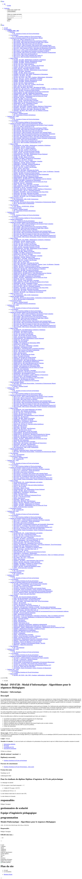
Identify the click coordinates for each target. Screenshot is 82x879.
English (9, 5)
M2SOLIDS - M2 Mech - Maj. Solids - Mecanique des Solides (29, 109)
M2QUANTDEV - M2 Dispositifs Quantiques (25, 376)
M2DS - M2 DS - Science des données (23, 86)
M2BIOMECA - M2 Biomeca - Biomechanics (25, 421)
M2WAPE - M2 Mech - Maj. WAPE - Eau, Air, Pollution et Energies (30, 110)
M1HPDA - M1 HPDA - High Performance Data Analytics (28, 538)
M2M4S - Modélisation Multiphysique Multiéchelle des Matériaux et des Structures (34, 626)
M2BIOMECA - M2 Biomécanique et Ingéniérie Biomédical (28, 348)
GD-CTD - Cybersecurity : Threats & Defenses (25, 659)
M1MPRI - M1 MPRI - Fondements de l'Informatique (27, 158)
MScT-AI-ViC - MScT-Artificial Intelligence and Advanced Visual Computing (33, 125)
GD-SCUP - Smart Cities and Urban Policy (24, 594)
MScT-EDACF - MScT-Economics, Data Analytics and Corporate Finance (32, 45)
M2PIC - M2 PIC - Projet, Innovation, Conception (26, 184)
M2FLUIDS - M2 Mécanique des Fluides (24, 354)
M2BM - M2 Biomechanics (20, 493)
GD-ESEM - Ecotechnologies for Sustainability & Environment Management (33, 591)
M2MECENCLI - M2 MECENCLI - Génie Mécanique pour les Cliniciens (32, 178)
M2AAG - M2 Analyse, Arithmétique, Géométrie (25, 345)
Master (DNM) (14, 58)
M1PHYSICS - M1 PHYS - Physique (23, 160)
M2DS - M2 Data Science (20, 353)
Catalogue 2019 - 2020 (13, 575)
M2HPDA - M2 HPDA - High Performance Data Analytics (28, 560)
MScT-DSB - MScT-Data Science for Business (25, 229)
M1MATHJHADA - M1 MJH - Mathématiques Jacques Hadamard (30, 154)
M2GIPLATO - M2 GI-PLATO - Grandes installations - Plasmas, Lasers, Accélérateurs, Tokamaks (38, 88)
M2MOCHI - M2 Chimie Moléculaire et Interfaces (26, 364)
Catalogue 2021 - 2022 (13, 460)
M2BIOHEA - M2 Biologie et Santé (22, 347)
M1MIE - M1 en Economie (20, 341)
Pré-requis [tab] (6, 745)
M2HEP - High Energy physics (21, 623)
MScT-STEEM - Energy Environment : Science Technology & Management (32, 479)
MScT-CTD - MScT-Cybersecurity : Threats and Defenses (28, 315)
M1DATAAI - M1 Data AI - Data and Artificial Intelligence (28, 485)
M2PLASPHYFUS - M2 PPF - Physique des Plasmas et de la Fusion (31, 186)
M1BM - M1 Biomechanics (20, 483)
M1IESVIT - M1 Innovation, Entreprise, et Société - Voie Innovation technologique (34, 607)
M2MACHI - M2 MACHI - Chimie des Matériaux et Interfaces (29, 268)
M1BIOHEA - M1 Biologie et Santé (22, 331)
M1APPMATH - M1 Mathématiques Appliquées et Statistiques (29, 329)
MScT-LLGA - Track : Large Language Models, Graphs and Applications (32, 49)
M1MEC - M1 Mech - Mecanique (22, 71)
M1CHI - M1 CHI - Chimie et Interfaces (23, 64)
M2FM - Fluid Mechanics (20, 621)
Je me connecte (11, 11)
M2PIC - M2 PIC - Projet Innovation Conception (25, 100)
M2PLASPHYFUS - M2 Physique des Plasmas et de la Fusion (29, 371)
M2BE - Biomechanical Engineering (22, 614)
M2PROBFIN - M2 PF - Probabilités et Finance (25, 103)
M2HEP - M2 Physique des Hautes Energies (24, 357)
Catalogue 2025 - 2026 (13, 116)
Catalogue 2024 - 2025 (13, 212)
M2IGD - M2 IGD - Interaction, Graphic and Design (26, 502)
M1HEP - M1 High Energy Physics (22, 414)
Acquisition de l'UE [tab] (9, 747)
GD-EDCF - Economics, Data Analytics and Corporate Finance (29, 588)
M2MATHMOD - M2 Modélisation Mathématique (26, 361)
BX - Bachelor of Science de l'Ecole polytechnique (26, 33)
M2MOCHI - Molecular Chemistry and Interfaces (26, 631)
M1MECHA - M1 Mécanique (21, 340)
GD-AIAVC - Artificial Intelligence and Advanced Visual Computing (31, 657)
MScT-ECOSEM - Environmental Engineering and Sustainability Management (33, 524)
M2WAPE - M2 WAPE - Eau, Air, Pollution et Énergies (27, 196)
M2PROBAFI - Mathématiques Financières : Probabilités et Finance (30, 639)
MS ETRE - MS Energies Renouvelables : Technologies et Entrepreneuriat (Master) (34, 202)
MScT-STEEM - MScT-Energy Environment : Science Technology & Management (34, 52)
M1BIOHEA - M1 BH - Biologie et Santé (24, 146)
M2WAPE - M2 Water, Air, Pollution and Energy (25, 446)
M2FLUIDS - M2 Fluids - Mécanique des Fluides (26, 170)
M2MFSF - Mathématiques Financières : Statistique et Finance (29, 628)
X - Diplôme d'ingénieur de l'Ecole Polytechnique (26, 672)
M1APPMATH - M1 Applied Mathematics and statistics (27, 409)
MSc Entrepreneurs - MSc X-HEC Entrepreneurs (25, 199)
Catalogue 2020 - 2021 (13, 511)
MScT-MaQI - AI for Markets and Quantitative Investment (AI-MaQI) (31, 51)
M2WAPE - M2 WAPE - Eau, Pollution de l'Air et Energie (28, 292)
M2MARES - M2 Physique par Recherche (24, 358)
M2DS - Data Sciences (19, 498)
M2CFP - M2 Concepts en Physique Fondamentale (26, 350)
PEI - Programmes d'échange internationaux (24, 115)
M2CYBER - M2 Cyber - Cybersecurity (23, 557)
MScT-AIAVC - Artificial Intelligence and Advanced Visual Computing (31, 520)
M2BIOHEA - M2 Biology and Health (23, 419)
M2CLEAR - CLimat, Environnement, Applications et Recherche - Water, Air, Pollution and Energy (38, 554)
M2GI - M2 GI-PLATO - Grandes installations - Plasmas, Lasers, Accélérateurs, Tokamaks (36, 171)
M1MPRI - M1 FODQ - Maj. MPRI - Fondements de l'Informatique (30, 74)
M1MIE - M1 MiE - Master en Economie (23, 72)
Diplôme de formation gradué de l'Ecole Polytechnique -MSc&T (26, 38)
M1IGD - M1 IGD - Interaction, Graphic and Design (26, 541)
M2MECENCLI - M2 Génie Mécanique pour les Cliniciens (28, 363)
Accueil (6, 27)
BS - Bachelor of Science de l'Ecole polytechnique (26, 308)
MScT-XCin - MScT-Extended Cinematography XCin (27, 56)
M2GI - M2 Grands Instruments (21, 356)
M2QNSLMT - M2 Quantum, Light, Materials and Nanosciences (30, 443)
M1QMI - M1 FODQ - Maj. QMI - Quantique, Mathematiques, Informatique (32, 77)
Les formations (7, 29)
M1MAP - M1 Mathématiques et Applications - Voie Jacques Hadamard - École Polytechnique (37, 544)
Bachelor (12, 32)
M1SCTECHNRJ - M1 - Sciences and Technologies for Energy (29, 551)
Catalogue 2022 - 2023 (13, 387)
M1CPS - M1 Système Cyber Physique (23, 334)
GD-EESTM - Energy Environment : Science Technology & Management (32, 589)
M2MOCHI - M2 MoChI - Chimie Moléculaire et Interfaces (28, 274)
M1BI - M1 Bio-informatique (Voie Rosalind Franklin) (27, 598)
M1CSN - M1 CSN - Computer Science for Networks (27, 536)
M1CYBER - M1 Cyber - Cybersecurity (23, 537)
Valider (9, 19)
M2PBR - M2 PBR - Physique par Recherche (25, 99)
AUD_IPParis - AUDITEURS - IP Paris (23, 206)
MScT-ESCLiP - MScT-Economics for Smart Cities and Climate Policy (31, 135)
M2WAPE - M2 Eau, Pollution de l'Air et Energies (26, 380)
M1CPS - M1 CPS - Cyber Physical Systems (24, 412)
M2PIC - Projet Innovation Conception (23, 506)
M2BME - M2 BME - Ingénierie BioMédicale (25, 81)
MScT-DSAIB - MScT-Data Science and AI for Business (27, 43)
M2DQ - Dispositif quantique (20, 618)
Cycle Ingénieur (14, 35)
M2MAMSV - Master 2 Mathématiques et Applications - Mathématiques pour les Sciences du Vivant (38, 627)
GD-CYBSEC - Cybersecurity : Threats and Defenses (27, 585)
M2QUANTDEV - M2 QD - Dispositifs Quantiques (26, 190)
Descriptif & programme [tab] (10, 748)
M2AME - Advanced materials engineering (24, 612)
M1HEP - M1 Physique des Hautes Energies (24, 335)
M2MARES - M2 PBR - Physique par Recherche (26, 176)
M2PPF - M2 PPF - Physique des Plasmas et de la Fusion (27, 101)
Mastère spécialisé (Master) (17, 200)
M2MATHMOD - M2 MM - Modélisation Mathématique (27, 93)
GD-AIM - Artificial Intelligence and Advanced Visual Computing (30, 583)
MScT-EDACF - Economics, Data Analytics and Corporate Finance (30, 473)
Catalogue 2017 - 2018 (13, 669)
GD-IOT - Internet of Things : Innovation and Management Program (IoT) (32, 592)
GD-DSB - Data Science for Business (23, 586)
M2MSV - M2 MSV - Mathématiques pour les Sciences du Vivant (30, 96)
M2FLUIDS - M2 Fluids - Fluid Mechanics (24, 428)
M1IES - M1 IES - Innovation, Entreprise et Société (26, 68)
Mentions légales (8, 874)
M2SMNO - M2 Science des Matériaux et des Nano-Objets (28, 377)
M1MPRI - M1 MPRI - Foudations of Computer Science (27, 547)
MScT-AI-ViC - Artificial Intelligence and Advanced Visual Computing (31, 469)
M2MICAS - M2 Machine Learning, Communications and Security (30, 435)
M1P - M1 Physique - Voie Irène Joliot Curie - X (25, 549)
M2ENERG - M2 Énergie (20, 427)
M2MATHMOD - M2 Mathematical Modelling (25, 432)
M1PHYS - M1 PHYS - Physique (22, 75)
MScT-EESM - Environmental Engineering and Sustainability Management (32, 475)
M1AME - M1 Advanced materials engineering (25, 596)
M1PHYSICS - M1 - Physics (20, 550)
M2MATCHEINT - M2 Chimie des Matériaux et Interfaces (28, 360)
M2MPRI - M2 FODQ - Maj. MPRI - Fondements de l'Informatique (30, 94)
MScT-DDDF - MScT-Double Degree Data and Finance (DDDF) (30, 41)
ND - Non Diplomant (18, 454)
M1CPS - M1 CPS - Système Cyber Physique (25, 149)
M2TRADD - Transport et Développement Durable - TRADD (29, 643)
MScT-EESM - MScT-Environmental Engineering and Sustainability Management (34, 46)
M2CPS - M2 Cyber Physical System (22, 422)
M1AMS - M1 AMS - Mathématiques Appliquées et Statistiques (29, 59)
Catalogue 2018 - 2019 (13, 649)
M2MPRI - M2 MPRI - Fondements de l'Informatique (27, 180)
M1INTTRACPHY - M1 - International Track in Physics (27, 543)
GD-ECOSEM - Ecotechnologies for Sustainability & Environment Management (33, 662)
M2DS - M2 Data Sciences (20, 425)
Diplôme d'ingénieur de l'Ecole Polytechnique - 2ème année (19, 766)
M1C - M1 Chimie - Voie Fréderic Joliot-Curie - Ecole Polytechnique (30, 601)
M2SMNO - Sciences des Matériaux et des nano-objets (27, 641)
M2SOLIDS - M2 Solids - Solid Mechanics (24, 444)
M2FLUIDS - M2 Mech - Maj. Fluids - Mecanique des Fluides (29, 87)
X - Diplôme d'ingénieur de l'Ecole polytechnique (26, 581)
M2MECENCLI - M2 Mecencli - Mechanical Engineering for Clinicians (31, 434)
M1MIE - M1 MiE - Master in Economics (24, 491)
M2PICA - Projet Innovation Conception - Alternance (27, 636)
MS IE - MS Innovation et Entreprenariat (23, 203)
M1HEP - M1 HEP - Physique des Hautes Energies (26, 67)
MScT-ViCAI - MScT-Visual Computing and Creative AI (28, 55)
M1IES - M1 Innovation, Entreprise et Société (25, 337)
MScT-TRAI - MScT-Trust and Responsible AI (25, 54)
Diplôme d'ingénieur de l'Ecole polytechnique (15, 760)
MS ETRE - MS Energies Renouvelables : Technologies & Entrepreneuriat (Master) (34, 451)
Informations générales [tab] (9, 744)
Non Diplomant (14, 205)
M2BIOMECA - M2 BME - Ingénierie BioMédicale (26, 164)
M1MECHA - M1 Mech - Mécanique (23, 155)
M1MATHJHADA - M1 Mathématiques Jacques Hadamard (28, 338)
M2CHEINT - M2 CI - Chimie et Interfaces (24, 165)
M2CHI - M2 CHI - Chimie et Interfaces (23, 83)
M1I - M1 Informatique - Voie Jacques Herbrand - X (26, 540)
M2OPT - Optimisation (19, 633)
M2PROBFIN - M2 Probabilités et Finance (24, 373)
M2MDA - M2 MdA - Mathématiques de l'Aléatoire (26, 504)
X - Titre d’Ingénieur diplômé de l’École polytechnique (27, 36)
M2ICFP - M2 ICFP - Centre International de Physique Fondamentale (31, 91)
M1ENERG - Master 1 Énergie (21, 488)
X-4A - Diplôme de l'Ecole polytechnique (24, 221)
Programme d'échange (15, 112)
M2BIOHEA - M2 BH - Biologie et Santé (24, 162)
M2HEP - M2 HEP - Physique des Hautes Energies (26, 90)
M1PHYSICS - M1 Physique (20, 344)
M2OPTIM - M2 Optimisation (21, 369)
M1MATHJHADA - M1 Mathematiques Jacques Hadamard (28, 415)
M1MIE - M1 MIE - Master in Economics (24, 418)
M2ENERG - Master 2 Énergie (21, 499)
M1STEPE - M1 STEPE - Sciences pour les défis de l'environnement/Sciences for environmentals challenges (41, 611)
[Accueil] (2, 1)
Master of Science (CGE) (16, 197)
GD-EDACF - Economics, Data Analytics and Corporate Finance (30, 663)
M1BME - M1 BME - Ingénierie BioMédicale (25, 62)
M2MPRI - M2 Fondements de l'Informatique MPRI (26, 366)
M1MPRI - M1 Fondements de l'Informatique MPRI (26, 342)
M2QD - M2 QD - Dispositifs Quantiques (24, 104)
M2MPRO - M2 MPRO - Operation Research (25, 565)
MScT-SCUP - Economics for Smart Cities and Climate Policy (29, 528)
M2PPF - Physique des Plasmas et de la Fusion (25, 637)
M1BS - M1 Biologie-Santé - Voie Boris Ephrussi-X (26, 599)
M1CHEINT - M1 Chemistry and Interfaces (24, 411)
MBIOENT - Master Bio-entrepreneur (23, 644)
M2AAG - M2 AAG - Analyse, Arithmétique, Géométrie (27, 78)
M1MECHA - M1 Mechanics (21, 416)
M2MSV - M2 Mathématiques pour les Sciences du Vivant (28, 367)
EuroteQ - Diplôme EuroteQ (20, 113)
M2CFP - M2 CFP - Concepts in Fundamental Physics (27, 495)
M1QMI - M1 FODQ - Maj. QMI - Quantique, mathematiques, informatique (32, 675)
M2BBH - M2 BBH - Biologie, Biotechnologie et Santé (27, 80)
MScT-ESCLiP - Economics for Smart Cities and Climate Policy (29, 476)
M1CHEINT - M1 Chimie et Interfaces (23, 332)
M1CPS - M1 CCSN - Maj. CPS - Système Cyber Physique (28, 65)
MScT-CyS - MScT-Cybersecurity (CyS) (23, 39)
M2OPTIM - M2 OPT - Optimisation (22, 97)
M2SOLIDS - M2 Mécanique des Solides (24, 379)
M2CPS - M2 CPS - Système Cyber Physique (25, 167)
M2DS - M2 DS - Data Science (21, 168)
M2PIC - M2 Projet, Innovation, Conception (24, 370)
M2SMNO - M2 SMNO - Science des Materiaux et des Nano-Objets (30, 107)
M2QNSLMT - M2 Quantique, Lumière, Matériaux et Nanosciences (30, 374)
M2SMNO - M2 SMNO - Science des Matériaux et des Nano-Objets (30, 191)
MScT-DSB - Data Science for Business (23, 472)
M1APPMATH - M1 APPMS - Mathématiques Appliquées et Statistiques (32, 145)
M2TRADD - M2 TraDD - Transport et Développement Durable (29, 194)
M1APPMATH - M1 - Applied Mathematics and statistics (28, 482)
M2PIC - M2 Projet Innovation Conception (24, 441)
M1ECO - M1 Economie (19, 486)
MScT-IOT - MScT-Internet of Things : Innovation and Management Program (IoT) (34, 48)
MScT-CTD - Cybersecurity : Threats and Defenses (26, 470)
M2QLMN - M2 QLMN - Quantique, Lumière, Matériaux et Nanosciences (32, 189)
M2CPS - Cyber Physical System (21, 496)
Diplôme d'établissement (16, 219)
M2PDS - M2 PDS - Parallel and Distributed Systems (27, 566)
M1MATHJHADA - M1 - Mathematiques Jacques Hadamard (29, 489)
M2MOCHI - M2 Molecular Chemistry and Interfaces (27, 437)
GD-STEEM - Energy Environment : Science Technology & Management (32, 668)
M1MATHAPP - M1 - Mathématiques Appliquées (26, 546)
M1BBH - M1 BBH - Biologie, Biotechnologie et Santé (27, 61)
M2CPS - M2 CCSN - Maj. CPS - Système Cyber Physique (28, 84)
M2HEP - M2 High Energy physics (22, 430)
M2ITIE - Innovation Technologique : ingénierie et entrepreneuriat (30, 624)
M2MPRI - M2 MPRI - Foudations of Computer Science (27, 563)
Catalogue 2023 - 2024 (13, 305)
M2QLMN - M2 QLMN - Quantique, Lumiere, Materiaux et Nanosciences (32, 106)
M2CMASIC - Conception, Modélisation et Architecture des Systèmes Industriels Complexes (37, 617)
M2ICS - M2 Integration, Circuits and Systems (25, 431)
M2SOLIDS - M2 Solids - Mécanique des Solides (26, 193)
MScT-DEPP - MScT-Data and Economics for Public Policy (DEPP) (30, 42)
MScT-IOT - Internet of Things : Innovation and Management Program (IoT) (32, 477)
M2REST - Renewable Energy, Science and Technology (27, 450)
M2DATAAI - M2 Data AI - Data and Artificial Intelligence (28, 424)
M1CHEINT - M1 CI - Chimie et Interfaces (24, 148)
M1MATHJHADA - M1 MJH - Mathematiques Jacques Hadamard (30, 70)
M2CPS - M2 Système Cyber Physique (23, 351)
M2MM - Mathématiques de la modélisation (24, 630)
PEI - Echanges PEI (18, 459)
